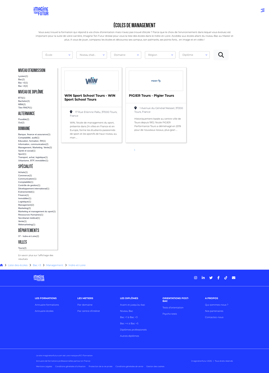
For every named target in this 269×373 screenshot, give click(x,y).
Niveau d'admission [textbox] (90, 54)
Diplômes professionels (133, 329)
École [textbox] (48, 54)
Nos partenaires (214, 310)
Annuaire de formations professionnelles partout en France (63, 361)
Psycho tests (170, 313)
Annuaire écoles (44, 310)
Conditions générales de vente (129, 366)
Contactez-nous (214, 317)
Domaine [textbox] (119, 54)
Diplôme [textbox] (187, 54)
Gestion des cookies (155, 366)
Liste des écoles (18, 265)
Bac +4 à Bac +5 (129, 323)
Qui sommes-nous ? (216, 304)
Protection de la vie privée (100, 366)
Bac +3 (37, 265)
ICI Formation (86, 355)
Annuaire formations (47, 304)
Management (54, 265)
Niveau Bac (126, 310)
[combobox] (57, 55)
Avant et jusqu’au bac (132, 304)
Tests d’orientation (173, 307)
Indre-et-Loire (77, 265)
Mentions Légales (44, 366)
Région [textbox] (152, 54)
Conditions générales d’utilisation (70, 366)
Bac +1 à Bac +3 (128, 317)
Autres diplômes (129, 335)
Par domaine (84, 304)
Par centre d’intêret (88, 310)
